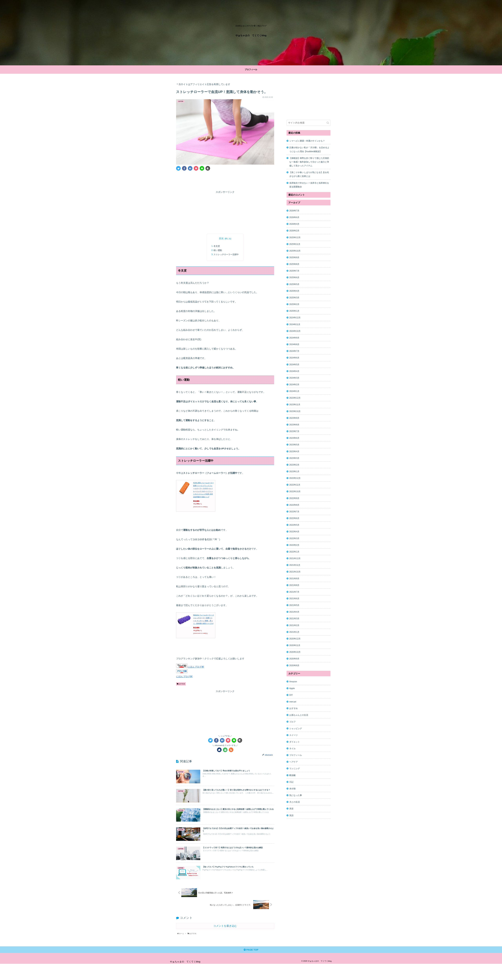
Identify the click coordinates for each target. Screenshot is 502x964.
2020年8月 (294, 665)
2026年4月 (294, 224)
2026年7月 (294, 210)
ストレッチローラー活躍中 (226, 254)
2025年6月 (294, 277)
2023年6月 (294, 438)
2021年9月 (294, 578)
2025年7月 (294, 271)
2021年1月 (294, 632)
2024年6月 (294, 357)
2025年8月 (294, 264)
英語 (291, 815)
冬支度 (217, 246)
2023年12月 (295, 398)
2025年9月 (294, 257)
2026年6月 (294, 217)
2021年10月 (295, 572)
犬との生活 (294, 802)
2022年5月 (294, 525)
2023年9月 (294, 418)
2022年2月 (294, 545)
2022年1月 (294, 552)
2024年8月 (294, 344)
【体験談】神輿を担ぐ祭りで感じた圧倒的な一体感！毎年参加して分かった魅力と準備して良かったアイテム (309, 162)
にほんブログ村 (196, 667)
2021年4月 (294, 612)
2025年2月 (294, 304)
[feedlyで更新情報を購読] (225, 750)
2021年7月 (294, 592)
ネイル (292, 748)
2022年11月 (294, 485)
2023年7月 (294, 431)
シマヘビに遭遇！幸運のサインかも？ (307, 141)
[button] (328, 122)
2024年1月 (294, 391)
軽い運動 (218, 250)
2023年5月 (294, 444)
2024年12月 (295, 317)
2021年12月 (295, 558)
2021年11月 (294, 565)
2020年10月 (295, 652)
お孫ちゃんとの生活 (298, 715)
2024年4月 (294, 371)
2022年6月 (294, 518)
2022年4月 (294, 531)
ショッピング (295, 728)
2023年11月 (294, 404)
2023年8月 (294, 424)
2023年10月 (295, 411)
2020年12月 (295, 638)
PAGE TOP (252, 949)
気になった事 (295, 795)
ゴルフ (292, 721)
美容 (291, 808)
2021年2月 (294, 625)
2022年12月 (295, 478)
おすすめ (181, 684)
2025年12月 (295, 237)
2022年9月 (294, 498)
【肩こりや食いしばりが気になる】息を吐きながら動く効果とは (309, 174)
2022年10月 (295, 491)
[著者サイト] (219, 750)
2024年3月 (294, 378)
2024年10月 (295, 331)
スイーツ (293, 735)
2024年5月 (294, 364)
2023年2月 (294, 464)
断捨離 (292, 775)
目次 (221, 238)
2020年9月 (294, 658)
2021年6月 (294, 598)
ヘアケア (293, 762)
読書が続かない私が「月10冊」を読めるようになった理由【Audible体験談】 (309, 149)
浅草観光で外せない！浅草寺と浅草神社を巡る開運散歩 (309, 185)
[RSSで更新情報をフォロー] (231, 750)
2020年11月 (294, 645)
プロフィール (295, 755)
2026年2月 (294, 230)
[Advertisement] (225, 180)
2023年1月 (294, 471)
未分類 (292, 788)
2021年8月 (294, 585)
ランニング (294, 768)
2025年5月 (294, 284)
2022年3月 (294, 538)
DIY (291, 695)
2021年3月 (294, 618)
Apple (292, 688)
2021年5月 (294, 605)
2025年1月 (294, 311)
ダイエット (294, 741)
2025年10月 (295, 250)
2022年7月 (294, 511)
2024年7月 (294, 351)
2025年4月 (294, 291)
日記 (291, 782)
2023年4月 (294, 451)
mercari (292, 701)
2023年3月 (294, 458)
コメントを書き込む (225, 925)
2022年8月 (294, 505)
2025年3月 (294, 297)
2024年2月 (294, 384)
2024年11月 (294, 324)
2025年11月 (294, 244)
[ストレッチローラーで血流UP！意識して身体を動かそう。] (190, 168)
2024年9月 (294, 337)
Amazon (293, 681)
